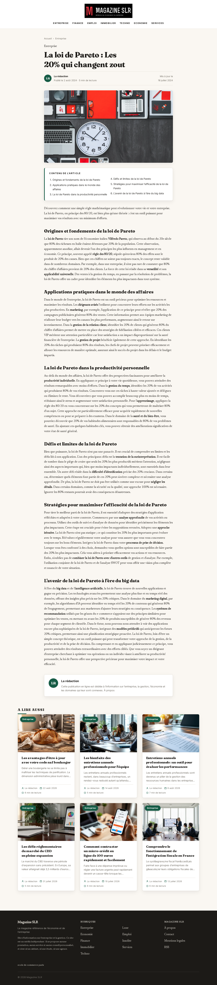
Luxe (125, 928)
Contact (169, 934)
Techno (125, 23)
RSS (166, 947)
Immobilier (108, 23)
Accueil (48, 38)
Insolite (126, 941)
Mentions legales (174, 941)
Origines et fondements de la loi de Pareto (76, 179)
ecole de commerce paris (31, 965)
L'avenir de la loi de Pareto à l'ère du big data (138, 193)
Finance (78, 23)
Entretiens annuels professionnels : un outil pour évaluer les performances (169, 762)
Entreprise (61, 23)
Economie (141, 23)
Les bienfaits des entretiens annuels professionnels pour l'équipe (106, 762)
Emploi (92, 23)
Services (157, 23)
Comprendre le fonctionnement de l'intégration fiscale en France (170, 850)
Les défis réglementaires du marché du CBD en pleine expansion (41, 850)
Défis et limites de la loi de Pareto (132, 178)
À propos (109, 690)
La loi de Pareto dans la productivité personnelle (80, 194)
